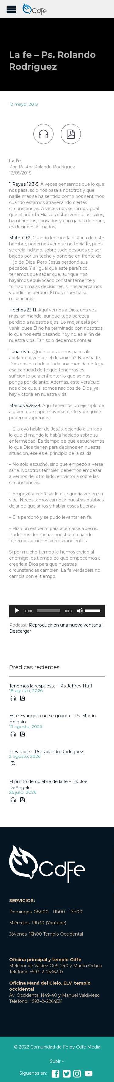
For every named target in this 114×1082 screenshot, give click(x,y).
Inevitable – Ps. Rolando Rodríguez (46, 751)
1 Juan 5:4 (19, 351)
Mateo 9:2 (19, 238)
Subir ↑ (57, 1061)
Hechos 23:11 (22, 310)
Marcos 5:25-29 (24, 405)
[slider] (93, 610)
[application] (57, 611)
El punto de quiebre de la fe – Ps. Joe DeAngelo (48, 784)
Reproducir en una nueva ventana (65, 625)
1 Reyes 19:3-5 (23, 184)
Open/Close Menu (11, 9)
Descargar (20, 631)
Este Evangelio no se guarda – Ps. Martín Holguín (52, 719)
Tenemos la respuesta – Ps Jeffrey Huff (50, 686)
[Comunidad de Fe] (36, 9)
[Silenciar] (80, 611)
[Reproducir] (17, 611)
